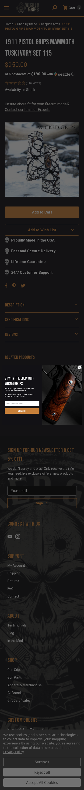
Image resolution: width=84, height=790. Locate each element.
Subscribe (22, 411)
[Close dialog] (79, 367)
